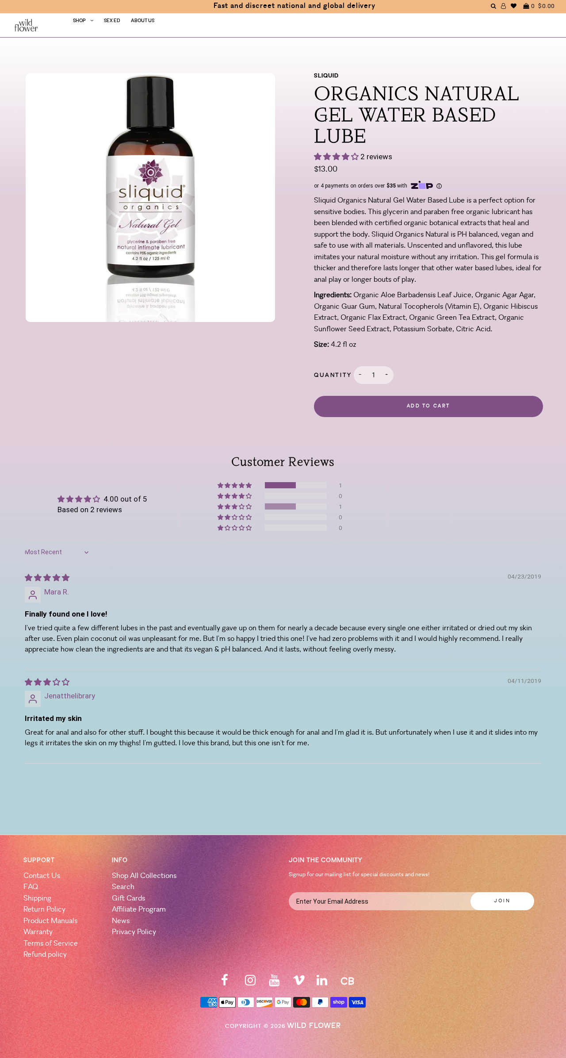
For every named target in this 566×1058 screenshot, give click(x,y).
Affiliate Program (139, 909)
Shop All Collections (144, 876)
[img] (47, 577)
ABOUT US (142, 21)
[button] (337, 156)
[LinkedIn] (322, 983)
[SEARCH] (494, 6)
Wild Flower (314, 1026)
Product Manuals (50, 921)
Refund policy (45, 954)
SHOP (79, 21)
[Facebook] (224, 983)
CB (347, 982)
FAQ (30, 887)
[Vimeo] (299, 983)
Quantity (333, 375)
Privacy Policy (134, 932)
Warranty (38, 932)
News (121, 921)
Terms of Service (50, 943)
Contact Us (41, 876)
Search (123, 887)
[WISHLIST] (514, 6)
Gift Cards (128, 898)
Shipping (37, 898)
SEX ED (112, 21)
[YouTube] (274, 983)
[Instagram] (250, 983)
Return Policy (44, 909)
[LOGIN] (503, 6)
